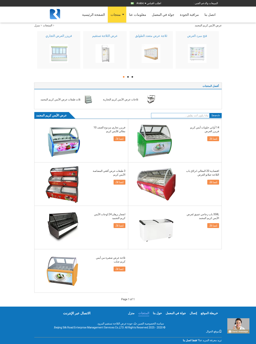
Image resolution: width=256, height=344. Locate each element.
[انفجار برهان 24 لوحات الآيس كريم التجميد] (62, 227)
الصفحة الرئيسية (93, 15)
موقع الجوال (212, 331)
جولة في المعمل (163, 15)
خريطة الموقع (209, 313)
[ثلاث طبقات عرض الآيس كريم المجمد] (88, 99)
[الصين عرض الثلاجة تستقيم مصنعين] (105, 53)
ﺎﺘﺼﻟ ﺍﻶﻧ (119, 138)
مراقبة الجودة (189, 15)
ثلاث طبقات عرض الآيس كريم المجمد (60, 99)
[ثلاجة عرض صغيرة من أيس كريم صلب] (62, 271)
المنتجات (47, 25)
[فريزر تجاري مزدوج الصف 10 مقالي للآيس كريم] (62, 140)
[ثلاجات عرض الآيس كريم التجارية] (150, 99)
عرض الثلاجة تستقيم (105, 36)
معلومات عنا (137, 15)
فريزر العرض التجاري (59, 36)
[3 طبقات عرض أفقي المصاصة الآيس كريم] (62, 184)
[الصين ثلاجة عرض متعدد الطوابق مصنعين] (151, 53)
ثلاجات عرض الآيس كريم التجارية (120, 99)
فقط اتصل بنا (190, 340)
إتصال (193, 313)
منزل (37, 25)
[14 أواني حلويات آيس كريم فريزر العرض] (156, 140)
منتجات (116, 15)
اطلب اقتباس (154, 3)
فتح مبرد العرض (197, 36)
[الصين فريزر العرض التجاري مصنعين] (59, 53)
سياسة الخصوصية (154, 323)
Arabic (140, 3)
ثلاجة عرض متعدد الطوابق (151, 36)
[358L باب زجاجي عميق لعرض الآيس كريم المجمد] (156, 227)
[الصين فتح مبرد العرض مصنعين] (197, 53)
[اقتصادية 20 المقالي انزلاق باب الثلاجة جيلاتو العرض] (156, 184)
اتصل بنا (210, 15)
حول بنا (157, 313)
